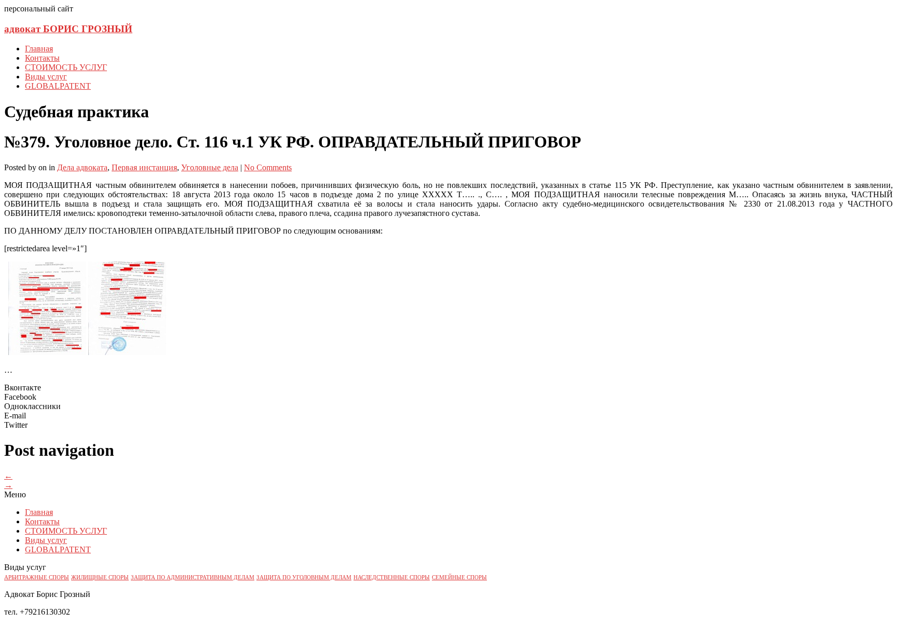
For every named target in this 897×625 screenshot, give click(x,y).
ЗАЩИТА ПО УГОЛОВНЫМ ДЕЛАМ (303, 577)
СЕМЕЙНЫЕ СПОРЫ (459, 577)
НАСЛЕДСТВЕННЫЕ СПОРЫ (392, 577)
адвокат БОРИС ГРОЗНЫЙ (68, 28)
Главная (39, 48)
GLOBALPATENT (58, 85)
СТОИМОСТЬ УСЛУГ (66, 67)
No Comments (268, 167)
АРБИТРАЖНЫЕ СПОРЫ (36, 577)
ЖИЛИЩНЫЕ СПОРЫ (100, 577)
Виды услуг (46, 76)
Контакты (42, 57)
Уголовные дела (209, 167)
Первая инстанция (144, 167)
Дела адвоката (82, 167)
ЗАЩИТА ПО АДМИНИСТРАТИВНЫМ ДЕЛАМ (192, 577)
